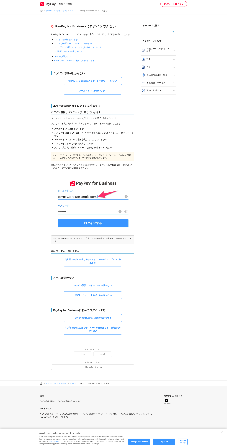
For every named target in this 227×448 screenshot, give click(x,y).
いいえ (102, 354)
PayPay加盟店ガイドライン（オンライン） (137, 414)
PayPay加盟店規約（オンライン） (71, 401)
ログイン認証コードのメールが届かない (93, 285)
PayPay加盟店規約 (47, 401)
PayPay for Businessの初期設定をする (93, 318)
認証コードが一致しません (70, 51)
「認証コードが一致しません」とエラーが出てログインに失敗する (92, 261)
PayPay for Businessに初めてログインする (74, 60)
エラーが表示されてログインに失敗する (73, 43)
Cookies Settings (182, 441)
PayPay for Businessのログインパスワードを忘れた (93, 81)
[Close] (222, 431)
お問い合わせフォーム (93, 367)
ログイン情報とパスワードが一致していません (79, 47)
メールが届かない (62, 56)
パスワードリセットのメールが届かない (93, 295)
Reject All (164, 442)
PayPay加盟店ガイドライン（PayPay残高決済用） (59, 414)
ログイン (73, 11)
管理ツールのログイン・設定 (56, 11)
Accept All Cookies (139, 442)
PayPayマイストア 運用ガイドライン (54, 417)
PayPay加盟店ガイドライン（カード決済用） (100, 414)
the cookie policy (54, 441)
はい (83, 354)
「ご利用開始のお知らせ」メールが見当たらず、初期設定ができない (92, 329)
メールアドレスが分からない (92, 91)
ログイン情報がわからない (66, 39)
